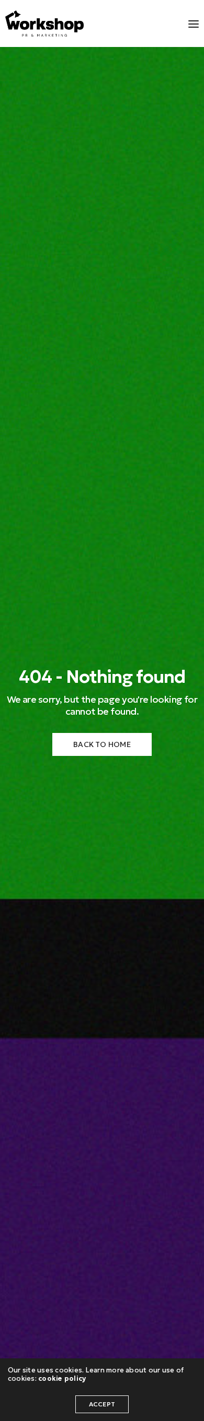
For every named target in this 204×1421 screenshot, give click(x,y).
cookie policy (62, 1378)
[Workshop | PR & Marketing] (44, 23)
